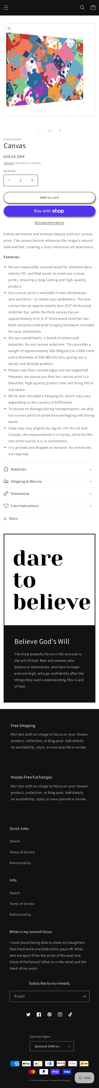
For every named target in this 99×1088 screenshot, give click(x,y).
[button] (6, 7)
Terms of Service (22, 852)
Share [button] (13, 518)
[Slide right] (60, 130)
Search (15, 841)
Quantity (10, 171)
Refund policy (20, 863)
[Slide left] (39, 130)
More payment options (49, 222)
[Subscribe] (84, 996)
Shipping (9, 163)
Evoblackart (43, 1080)
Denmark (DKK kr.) (47, 1046)
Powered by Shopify (60, 1080)
